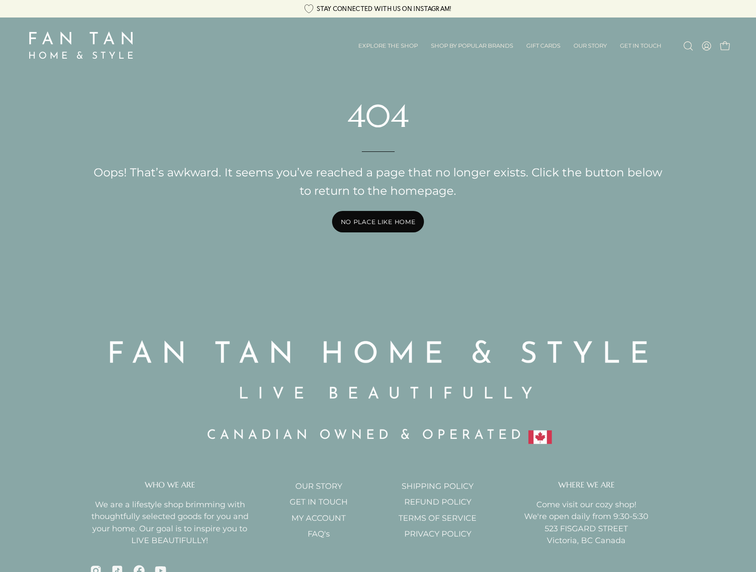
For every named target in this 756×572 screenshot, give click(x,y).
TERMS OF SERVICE (437, 518)
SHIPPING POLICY (437, 486)
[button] (472, 46)
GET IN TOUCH (319, 501)
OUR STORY (318, 486)
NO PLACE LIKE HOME (378, 222)
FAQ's (319, 533)
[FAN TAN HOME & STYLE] (81, 46)
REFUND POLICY (437, 501)
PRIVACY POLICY (437, 533)
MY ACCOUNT (318, 518)
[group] (378, 9)
